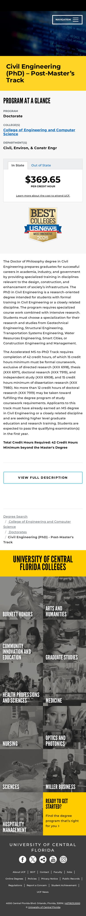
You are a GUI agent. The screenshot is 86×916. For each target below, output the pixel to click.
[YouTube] (53, 859)
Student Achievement (64, 885)
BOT (32, 872)
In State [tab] (17, 166)
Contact (44, 872)
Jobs (69, 872)
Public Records (71, 878)
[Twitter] (33, 859)
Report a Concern (37, 885)
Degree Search (15, 517)
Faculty (58, 872)
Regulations (15, 885)
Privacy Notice (49, 878)
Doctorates (17, 532)
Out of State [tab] (41, 166)
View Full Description (43, 478)
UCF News (43, 892)
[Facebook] (22, 859)
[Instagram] (63, 859)
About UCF (19, 872)
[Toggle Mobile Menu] (81, 5)
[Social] (43, 859)
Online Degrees (14, 878)
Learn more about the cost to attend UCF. (43, 195)
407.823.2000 (72, 903)
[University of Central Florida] (33, 5)
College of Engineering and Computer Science (39, 132)
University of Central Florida (43, 847)
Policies (32, 878)
